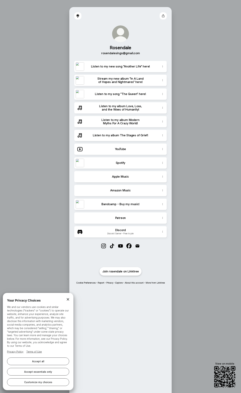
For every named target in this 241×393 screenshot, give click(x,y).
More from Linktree (155, 282)
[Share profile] (163, 15)
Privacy (109, 282)
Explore (119, 282)
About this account (134, 282)
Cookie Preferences (86, 282)
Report (101, 282)
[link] (103, 246)
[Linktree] (77, 15)
